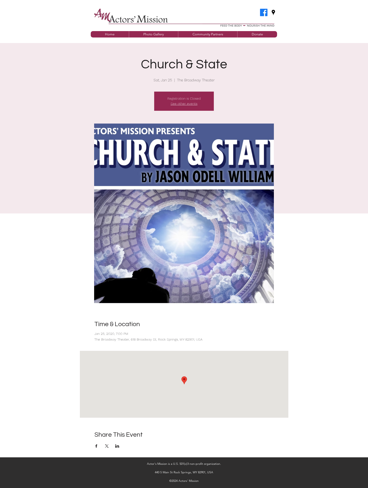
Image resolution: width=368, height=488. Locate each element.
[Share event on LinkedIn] (117, 446)
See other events (184, 104)
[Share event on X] (107, 446)
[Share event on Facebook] (96, 446)
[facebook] (263, 12)
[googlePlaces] (273, 12)
